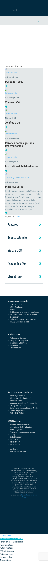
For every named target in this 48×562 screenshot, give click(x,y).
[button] (11, 539)
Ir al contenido (5, 536)
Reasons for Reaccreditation (20, 425)
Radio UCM (14, 439)
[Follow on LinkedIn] (30, 461)
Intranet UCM (15, 442)
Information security (18, 452)
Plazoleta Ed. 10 (14, 186)
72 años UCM (12, 102)
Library (12, 434)
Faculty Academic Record (19, 322)
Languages (14, 345)
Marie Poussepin (16, 444)
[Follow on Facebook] (10, 461)
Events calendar (17, 237)
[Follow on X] (15, 461)
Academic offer (17, 263)
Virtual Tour (15, 277)
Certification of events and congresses (24, 312)
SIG (11, 447)
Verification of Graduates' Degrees (23, 319)
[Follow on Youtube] (25, 461)
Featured (13, 224)
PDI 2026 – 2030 (14, 81)
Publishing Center (17, 429)
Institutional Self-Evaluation (22, 166)
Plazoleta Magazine (11, 178)
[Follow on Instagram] (20, 461)
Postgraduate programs (19, 340)
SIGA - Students (16, 304)
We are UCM (15, 250)
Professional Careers (18, 338)
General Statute (16, 400)
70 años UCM (12, 122)
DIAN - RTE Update (17, 413)
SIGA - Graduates (16, 307)
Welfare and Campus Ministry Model (24, 408)
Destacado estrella (11, 73)
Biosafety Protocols (17, 396)
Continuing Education (18, 343)
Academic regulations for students (23, 403)
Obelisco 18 (14, 449)
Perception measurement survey (22, 432)
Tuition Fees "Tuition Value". (20, 398)
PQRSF (12, 309)
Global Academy (16, 437)
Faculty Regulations (17, 405)
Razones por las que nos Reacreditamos (19, 144)
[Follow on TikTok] (35, 461)
